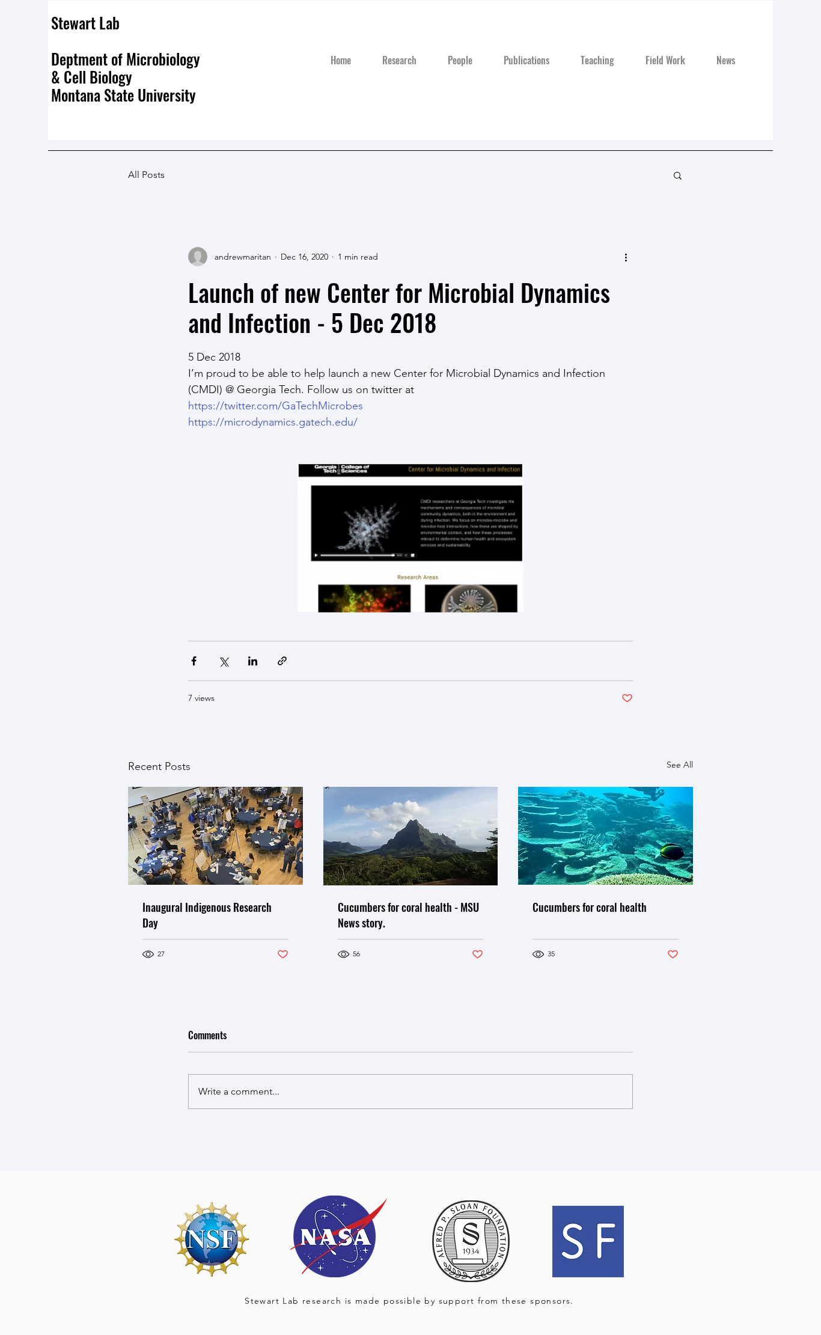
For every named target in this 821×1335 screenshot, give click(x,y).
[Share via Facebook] (194, 661)
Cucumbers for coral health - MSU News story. (408, 914)
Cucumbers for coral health (590, 907)
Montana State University (125, 95)
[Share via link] (282, 661)
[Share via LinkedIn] (252, 661)
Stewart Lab (85, 22)
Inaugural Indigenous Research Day (207, 914)
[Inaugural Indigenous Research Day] (215, 836)
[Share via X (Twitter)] (223, 661)
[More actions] (625, 256)
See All (680, 764)
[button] (677, 175)
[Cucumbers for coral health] (605, 836)
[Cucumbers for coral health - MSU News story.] (410, 836)
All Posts (146, 174)
